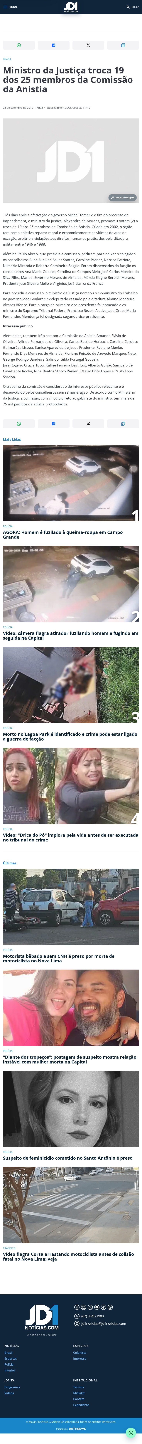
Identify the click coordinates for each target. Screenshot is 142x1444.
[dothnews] (77, 1429)
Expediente (81, 1405)
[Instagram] (83, 1307)
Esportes (10, 1359)
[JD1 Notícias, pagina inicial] (71, 7)
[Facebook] (77, 1307)
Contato (78, 1399)
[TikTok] (103, 1307)
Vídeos (9, 1393)
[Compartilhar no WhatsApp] (19, 45)
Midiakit (78, 1393)
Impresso (80, 1359)
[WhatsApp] (110, 1307)
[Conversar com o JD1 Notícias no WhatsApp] (131, 1433)
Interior (9, 1370)
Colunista (79, 1353)
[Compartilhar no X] (88, 45)
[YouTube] (96, 1307)
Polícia (8, 1364)
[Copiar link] (123, 45)
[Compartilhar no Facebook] (54, 45)
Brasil (8, 1353)
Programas (12, 1387)
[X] (90, 1307)
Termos (78, 1387)
